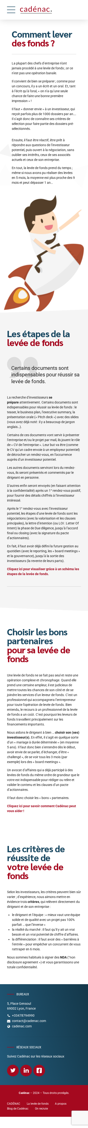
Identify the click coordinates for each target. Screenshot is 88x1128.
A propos (60, 1103)
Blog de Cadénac (17, 1108)
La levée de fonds (38, 1103)
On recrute (41, 1108)
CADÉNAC (13, 1103)
